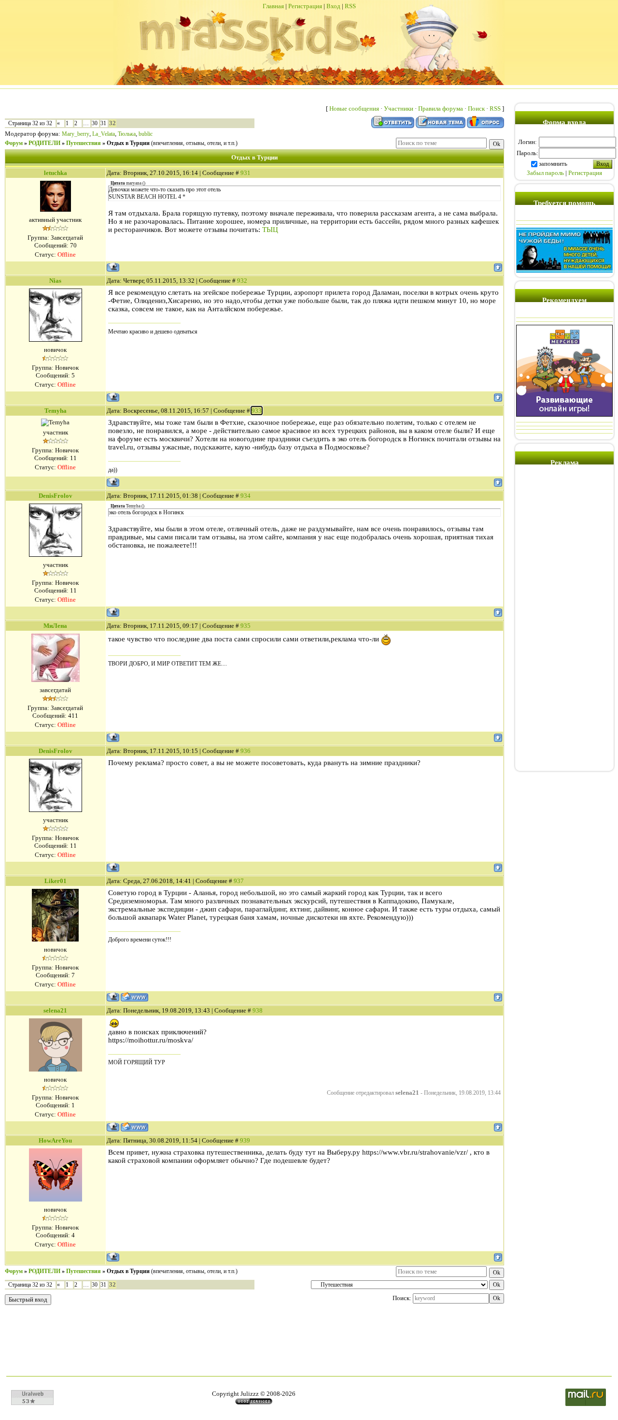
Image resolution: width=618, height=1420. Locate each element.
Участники (398, 108)
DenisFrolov (55, 495)
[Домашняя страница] (134, 996)
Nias (55, 280)
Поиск (476, 108)
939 (245, 1140)
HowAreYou (55, 1140)
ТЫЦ (270, 229)
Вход (333, 6)
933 (257, 410)
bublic (146, 133)
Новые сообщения (354, 108)
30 (95, 123)
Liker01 (55, 880)
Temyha (55, 410)
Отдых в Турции (128, 143)
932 (242, 280)
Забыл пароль (545, 172)
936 (245, 750)
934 (245, 495)
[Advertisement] (564, 622)
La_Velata (103, 133)
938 (258, 1010)
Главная (273, 6)
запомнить (553, 163)
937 (239, 880)
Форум (14, 143)
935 (245, 625)
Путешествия (83, 143)
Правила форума (440, 108)
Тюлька (127, 133)
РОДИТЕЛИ (44, 143)
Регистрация (305, 6)
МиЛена (55, 625)
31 (103, 123)
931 (245, 172)
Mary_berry (75, 133)
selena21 (55, 1010)
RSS (350, 6)
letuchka (55, 172)
